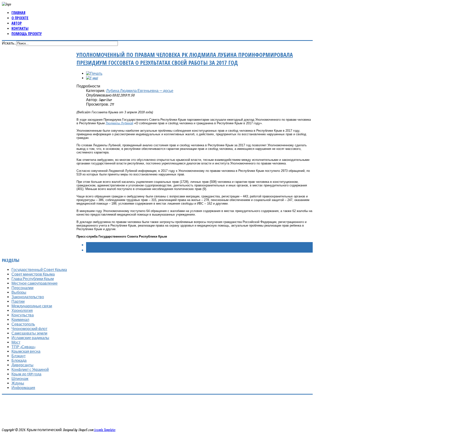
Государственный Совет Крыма (39, 269)
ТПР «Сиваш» (23, 347)
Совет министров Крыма (33, 274)
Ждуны (17, 383)
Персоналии (22, 288)
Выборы (18, 292)
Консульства (22, 315)
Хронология (22, 310)
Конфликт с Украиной (30, 369)
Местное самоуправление (34, 283)
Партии (18, 301)
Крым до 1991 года (26, 374)
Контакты (19, 28)
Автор (16, 23)
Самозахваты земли (29, 333)
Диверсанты (22, 365)
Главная (18, 12)
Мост (15, 342)
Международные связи (31, 306)
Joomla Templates (104, 430)
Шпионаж (19, 378)
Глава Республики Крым (32, 279)
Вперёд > (93, 250)
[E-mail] (92, 78)
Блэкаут (18, 356)
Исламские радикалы (30, 338)
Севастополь (23, 324)
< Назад (93, 244)
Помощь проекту (26, 33)
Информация (23, 387)
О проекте (19, 18)
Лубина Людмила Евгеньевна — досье (139, 90)
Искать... (9, 43)
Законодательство (27, 297)
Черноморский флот (29, 328)
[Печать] (94, 73)
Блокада (19, 360)
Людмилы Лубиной (119, 123)
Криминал (20, 319)
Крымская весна (25, 351)
